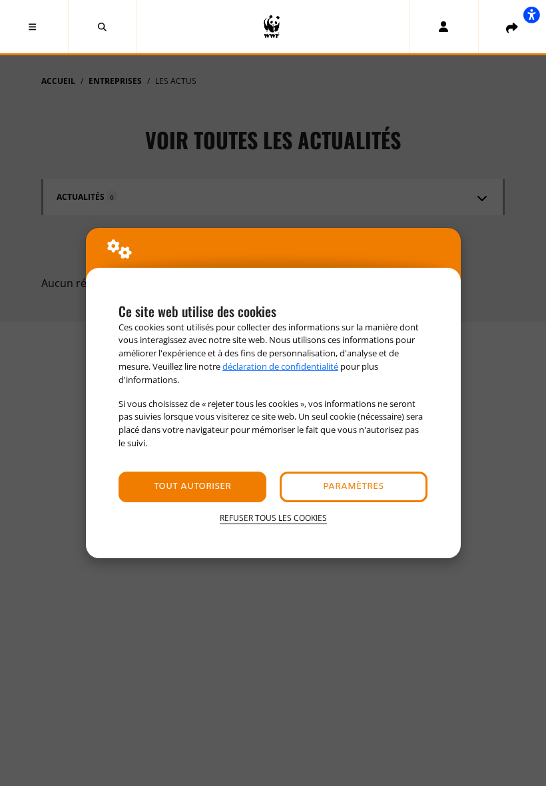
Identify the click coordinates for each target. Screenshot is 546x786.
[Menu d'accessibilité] (531, 15)
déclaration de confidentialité (280, 366)
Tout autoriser (192, 486)
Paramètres (353, 486)
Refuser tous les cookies (273, 518)
